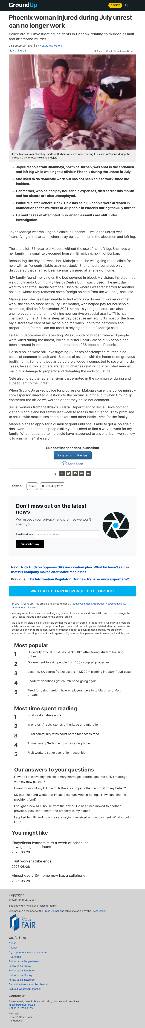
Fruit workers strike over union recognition (57, 752)
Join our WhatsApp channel (24, 988)
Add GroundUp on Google (121, 51)
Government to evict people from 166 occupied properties (69, 662)
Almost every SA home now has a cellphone (59, 743)
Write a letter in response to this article (72, 591)
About (12, 942)
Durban (22, 50)
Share (99, 51)
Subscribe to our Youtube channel (28, 984)
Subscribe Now (30, 543)
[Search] (126, 5)
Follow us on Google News (24, 961)
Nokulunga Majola (51, 45)
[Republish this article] (88, 475)
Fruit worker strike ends (44, 715)
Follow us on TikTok (20, 965)
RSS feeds (15, 956)
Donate (115, 5)
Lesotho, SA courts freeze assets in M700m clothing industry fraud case (79, 671)
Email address (24, 534)
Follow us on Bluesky (21, 975)
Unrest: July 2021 (52, 485)
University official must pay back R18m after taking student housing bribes (75, 654)
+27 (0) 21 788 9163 (21, 1008)
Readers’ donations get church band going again (62, 681)
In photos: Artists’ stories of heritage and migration (64, 724)
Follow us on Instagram (22, 979)
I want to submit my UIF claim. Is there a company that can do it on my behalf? (70, 788)
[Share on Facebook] (62, 475)
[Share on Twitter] (69, 475)
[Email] (75, 475)
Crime (32, 485)
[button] (134, 5)
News (12, 50)
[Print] (82, 475)
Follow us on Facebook (22, 970)
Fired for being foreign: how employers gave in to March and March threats (75, 692)
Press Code (98, 910)
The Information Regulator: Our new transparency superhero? (78, 579)
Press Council (51, 910)
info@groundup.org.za (22, 1004)
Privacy (13, 947)
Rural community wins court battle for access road (63, 734)
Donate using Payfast (73, 455)
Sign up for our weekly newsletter (28, 952)
